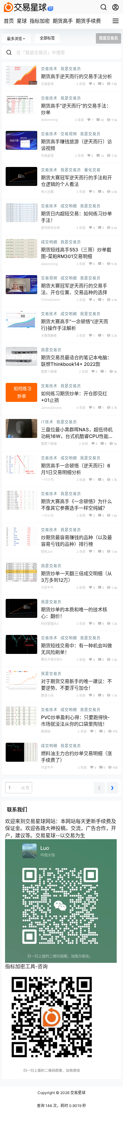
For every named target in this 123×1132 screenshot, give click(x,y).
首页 (9, 21)
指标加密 (40, 21)
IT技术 (47, 422)
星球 (22, 21)
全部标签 (47, 38)
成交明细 (69, 206)
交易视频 (69, 134)
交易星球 (77, 1092)
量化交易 (92, 170)
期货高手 (63, 21)
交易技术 (49, 68)
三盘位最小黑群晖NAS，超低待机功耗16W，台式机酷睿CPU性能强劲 (77, 436)
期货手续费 (88, 21)
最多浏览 (14, 38)
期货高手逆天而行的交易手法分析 (76, 76)
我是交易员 (71, 68)
